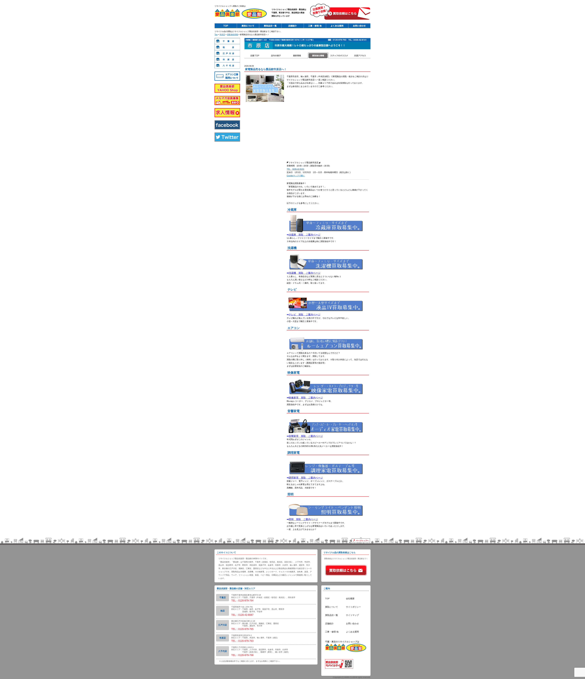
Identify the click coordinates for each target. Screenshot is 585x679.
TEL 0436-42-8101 (295, 169)
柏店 (227, 47)
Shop (292, 25)
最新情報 (296, 55)
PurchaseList (270, 25)
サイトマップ (352, 615)
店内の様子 (275, 55)
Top (225, 25)
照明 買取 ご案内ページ (303, 519)
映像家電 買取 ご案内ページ (306, 397)
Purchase (248, 25)
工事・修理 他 (332, 632)
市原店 (222, 35)
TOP (327, 598)
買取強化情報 (232, 35)
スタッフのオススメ (338, 55)
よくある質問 (352, 632)
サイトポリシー (353, 607)
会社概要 (350, 598)
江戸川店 (227, 53)
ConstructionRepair (315, 25)
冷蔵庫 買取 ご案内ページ (304, 234)
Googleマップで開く (296, 176)
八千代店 (227, 65)
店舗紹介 (329, 623)
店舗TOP (254, 55)
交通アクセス (359, 55)
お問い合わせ (352, 623)
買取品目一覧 (331, 615)
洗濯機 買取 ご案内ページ (304, 273)
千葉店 (227, 41)
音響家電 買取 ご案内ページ (306, 436)
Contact (359, 25)
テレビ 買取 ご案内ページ (304, 314)
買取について (331, 607)
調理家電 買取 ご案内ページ (306, 477)
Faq (337, 25)
